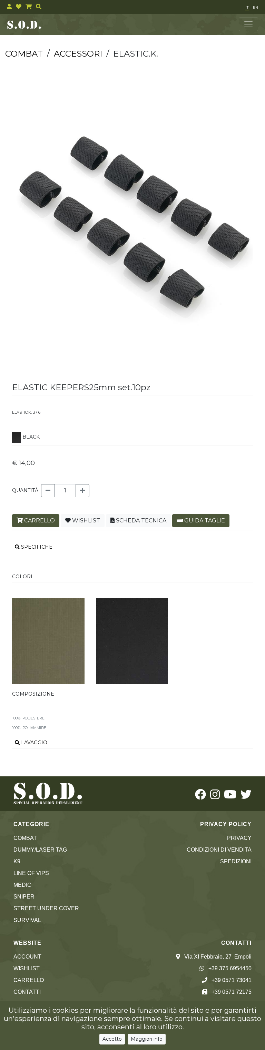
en (255, 7)
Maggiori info (147, 1039)
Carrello (28, 980)
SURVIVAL (27, 920)
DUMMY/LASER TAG (40, 850)
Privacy (239, 838)
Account (27, 957)
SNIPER (24, 897)
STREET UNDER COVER (46, 908)
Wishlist (26, 968)
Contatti (27, 992)
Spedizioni (236, 861)
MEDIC (22, 885)
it (247, 7)
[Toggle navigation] (248, 24)
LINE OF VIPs (31, 873)
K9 (16, 861)
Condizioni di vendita (219, 850)
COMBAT (25, 838)
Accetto (112, 1039)
